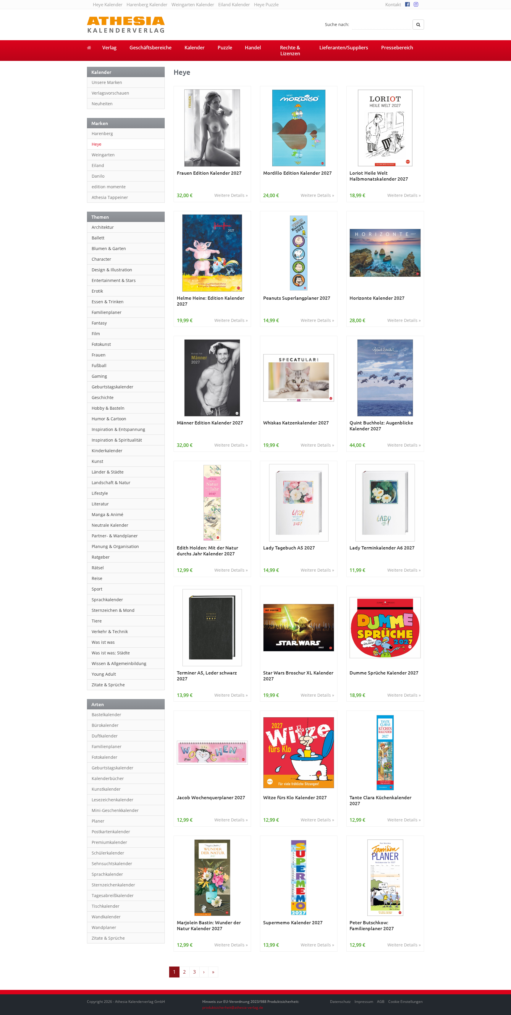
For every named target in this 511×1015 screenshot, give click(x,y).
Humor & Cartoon (109, 418)
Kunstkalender (106, 789)
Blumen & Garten (109, 248)
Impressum (364, 1001)
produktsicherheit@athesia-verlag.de (232, 1007)
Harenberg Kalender (147, 4)
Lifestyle (100, 493)
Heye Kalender (107, 4)
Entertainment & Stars (114, 280)
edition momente (109, 186)
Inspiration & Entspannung (118, 429)
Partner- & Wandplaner (115, 536)
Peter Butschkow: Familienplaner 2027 (372, 925)
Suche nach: (337, 24)
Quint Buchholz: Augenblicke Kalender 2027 (381, 425)
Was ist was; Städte (111, 653)
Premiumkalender (109, 842)
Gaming (99, 376)
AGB (380, 1001)
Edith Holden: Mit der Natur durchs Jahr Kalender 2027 (207, 550)
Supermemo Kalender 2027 (293, 922)
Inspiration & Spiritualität (117, 440)
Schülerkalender (108, 853)
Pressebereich (397, 47)
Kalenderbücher (108, 778)
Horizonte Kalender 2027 (377, 298)
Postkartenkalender (111, 831)
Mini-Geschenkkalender (115, 810)
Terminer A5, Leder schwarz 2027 (207, 675)
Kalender (195, 47)
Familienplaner (107, 312)
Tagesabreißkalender (113, 895)
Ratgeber (101, 557)
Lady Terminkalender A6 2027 (382, 547)
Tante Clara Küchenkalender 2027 (380, 800)
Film (96, 333)
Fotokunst (101, 344)
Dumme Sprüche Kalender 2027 (384, 672)
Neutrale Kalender (110, 525)
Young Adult (104, 674)
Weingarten (103, 155)
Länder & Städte (108, 472)
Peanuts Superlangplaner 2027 (296, 298)
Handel (253, 47)
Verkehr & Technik (110, 631)
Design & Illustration (112, 270)
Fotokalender (104, 757)
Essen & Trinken (108, 301)
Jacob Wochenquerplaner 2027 (211, 797)
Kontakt (393, 4)
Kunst (97, 461)
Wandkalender (106, 917)
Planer (98, 821)
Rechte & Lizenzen (290, 50)
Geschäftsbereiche (151, 47)
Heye (96, 144)
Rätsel (98, 567)
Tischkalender (105, 906)
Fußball (99, 365)
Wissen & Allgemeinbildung (119, 663)
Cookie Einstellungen (405, 1001)
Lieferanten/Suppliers (343, 47)
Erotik (97, 291)
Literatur (100, 504)
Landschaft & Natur (111, 482)
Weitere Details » (231, 195)
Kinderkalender (107, 450)
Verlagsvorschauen (110, 93)
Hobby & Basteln (108, 408)
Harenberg (102, 133)
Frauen (99, 355)
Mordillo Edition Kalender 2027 (297, 173)
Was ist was (103, 642)
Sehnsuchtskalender (112, 863)
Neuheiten (102, 103)
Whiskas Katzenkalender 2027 (296, 422)
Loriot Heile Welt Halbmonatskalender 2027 (379, 176)
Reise (97, 578)
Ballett (98, 238)
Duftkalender (105, 736)
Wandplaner (104, 927)
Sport (97, 589)
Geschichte (103, 397)
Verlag (109, 47)
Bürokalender (105, 725)
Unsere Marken (107, 82)
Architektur (103, 227)
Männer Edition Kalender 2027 (210, 422)
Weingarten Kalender (193, 4)
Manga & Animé (107, 514)
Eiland (98, 165)
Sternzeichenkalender (113, 885)
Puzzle (225, 47)
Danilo (98, 176)
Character (101, 259)
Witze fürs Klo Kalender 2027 (295, 797)
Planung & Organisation (115, 546)
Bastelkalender (106, 714)
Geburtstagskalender (112, 387)
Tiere (97, 621)
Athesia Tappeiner (110, 197)
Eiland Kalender (234, 4)
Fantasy (99, 323)
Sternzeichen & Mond (113, 610)
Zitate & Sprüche (108, 685)
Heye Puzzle (266, 4)
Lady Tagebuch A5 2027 (289, 547)
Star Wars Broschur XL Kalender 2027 (298, 675)
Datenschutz (340, 1001)
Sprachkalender (107, 599)
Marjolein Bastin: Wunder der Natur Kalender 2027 (209, 925)
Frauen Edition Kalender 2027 (209, 173)
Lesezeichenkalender (112, 799)
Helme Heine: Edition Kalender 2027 (210, 301)
